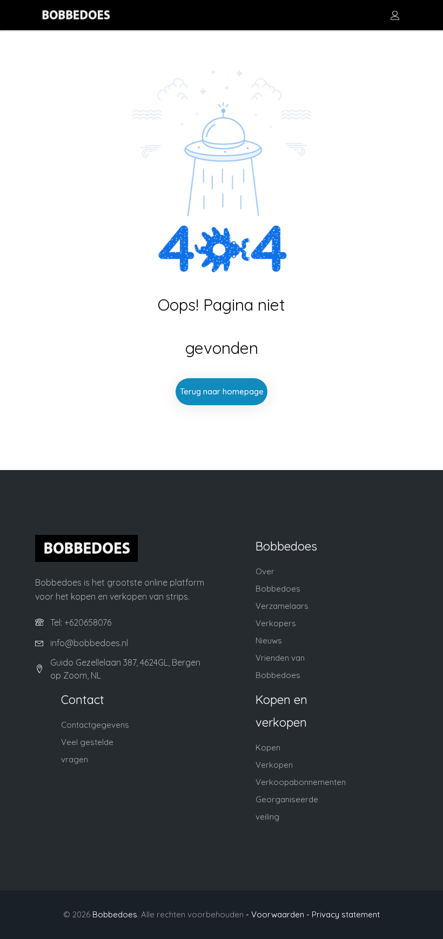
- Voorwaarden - (278, 914)
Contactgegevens (95, 725)
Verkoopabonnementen (301, 782)
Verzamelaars (282, 606)
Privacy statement (346, 914)
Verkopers (276, 623)
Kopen (268, 747)
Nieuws (269, 640)
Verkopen (274, 765)
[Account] (395, 15)
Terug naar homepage (222, 391)
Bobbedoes (114, 914)
